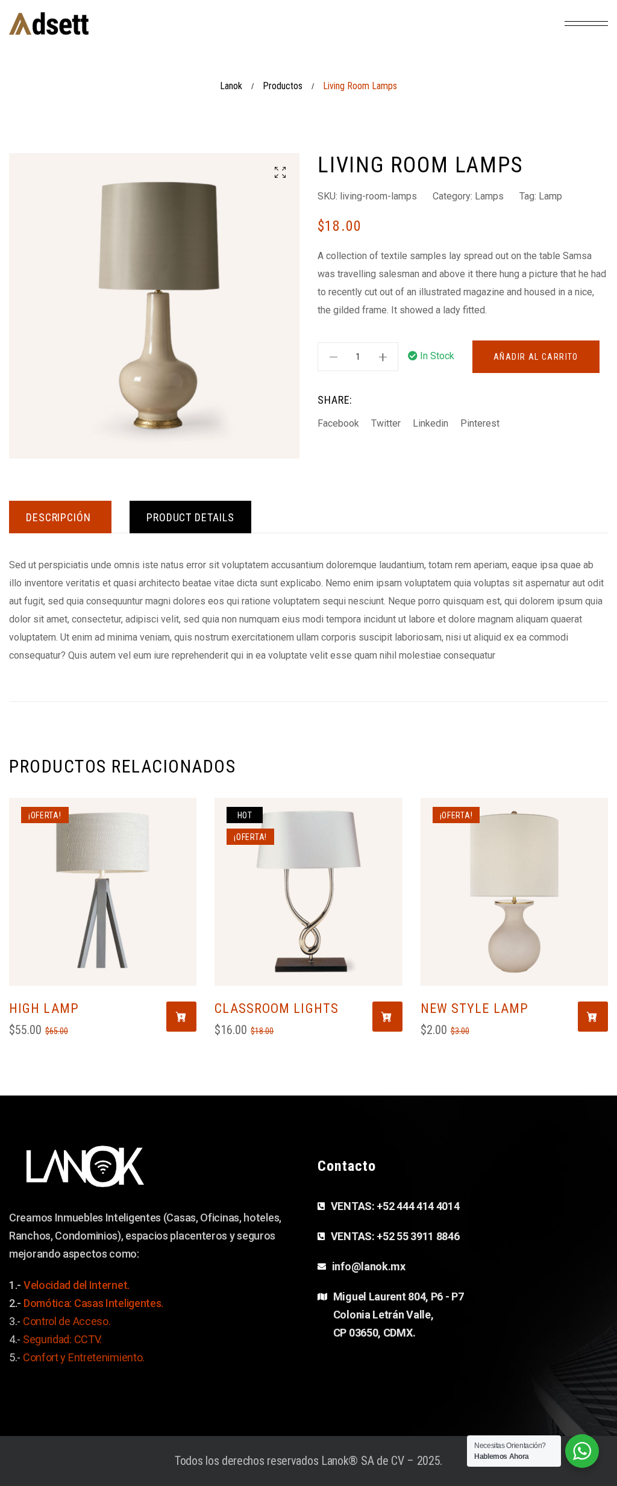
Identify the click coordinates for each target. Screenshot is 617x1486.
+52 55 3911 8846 (418, 1236)
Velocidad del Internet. (76, 1285)
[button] (280, 172)
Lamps (489, 196)
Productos (282, 86)
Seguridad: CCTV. (63, 1339)
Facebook (338, 423)
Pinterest (480, 423)
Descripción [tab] (58, 517)
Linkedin (430, 423)
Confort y (45, 1357)
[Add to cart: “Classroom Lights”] (387, 1017)
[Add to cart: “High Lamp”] (181, 1017)
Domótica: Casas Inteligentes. (93, 1303)
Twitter (386, 423)
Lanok (231, 86)
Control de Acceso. (67, 1321)
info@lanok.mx (369, 1266)
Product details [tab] (190, 517)
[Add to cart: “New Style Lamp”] (593, 1017)
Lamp (550, 196)
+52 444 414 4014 (418, 1206)
